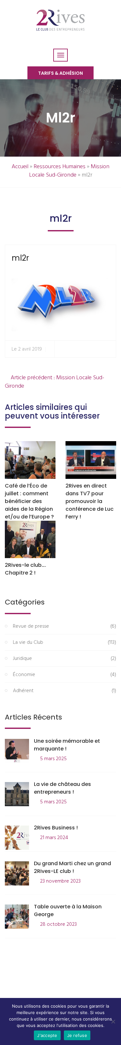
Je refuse (77, 1035)
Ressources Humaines (60, 166)
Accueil (20, 166)
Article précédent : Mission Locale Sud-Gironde (54, 382)
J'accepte (47, 1035)
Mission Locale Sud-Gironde (69, 171)
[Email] (108, 349)
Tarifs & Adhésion (60, 73)
